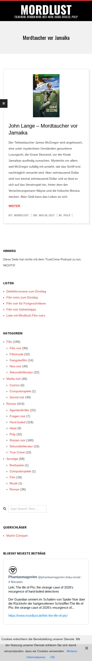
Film (9, 341)
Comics (15, 385)
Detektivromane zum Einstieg (26, 291)
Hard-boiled (17, 422)
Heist (13, 428)
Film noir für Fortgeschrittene (26, 303)
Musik (14, 483)
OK (52, 657)
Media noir (13, 378)
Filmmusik (16, 354)
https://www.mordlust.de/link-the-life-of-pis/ (37, 615)
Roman (11, 403)
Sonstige (12, 458)
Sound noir (17, 397)
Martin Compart (17, 535)
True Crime (17, 452)
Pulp (67, 215)
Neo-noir (15, 366)
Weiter (14, 206)
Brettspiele (17, 465)
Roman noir (17, 440)
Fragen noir (17, 416)
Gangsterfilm (18, 360)
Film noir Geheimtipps (21, 309)
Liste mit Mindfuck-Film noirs (25, 315)
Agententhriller (19, 410)
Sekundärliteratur (21, 372)
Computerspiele (20, 391)
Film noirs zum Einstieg (22, 297)
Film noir (15, 348)
